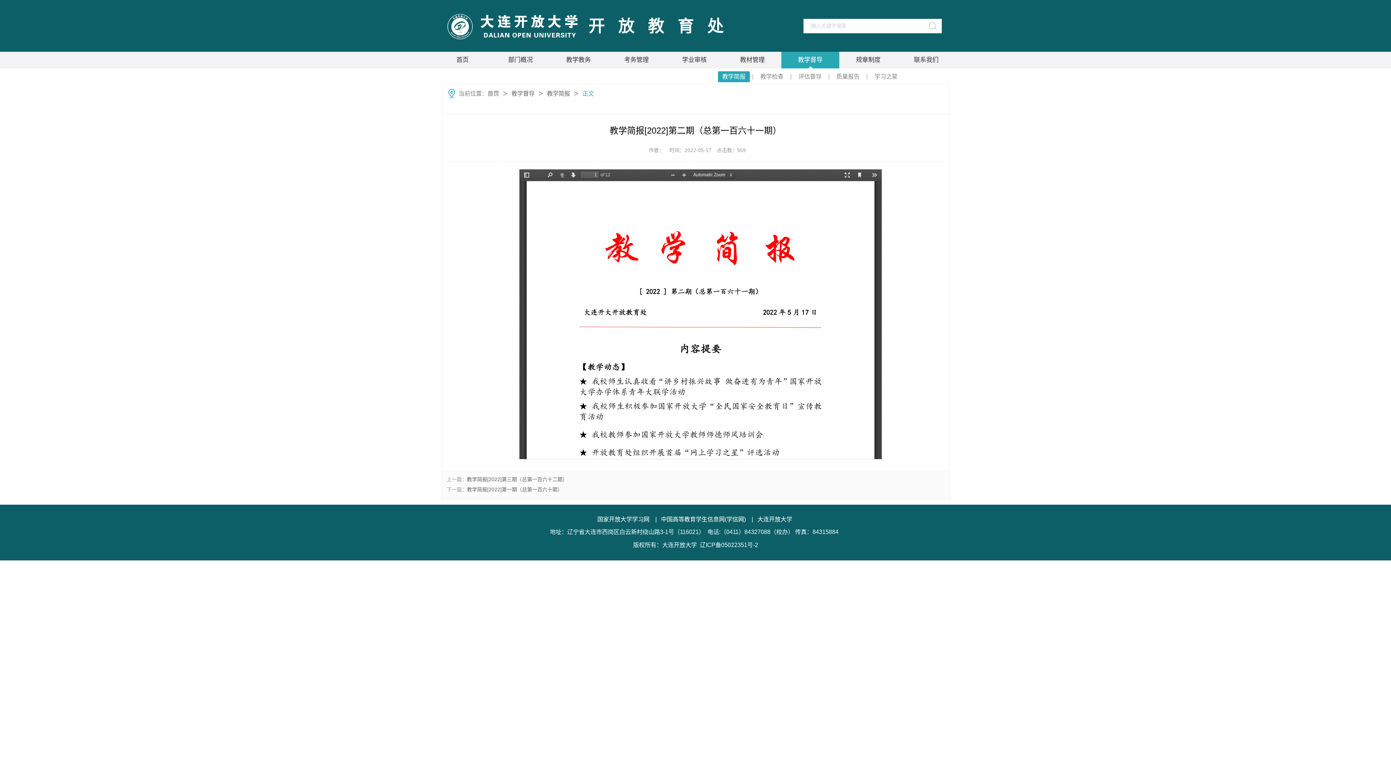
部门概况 (520, 59)
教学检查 (772, 76)
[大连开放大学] (511, 26)
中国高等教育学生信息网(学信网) (703, 519)
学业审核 (694, 59)
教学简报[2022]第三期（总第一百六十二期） (517, 479)
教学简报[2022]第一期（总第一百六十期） (515, 489)
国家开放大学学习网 (623, 519)
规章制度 (868, 59)
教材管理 (752, 59)
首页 (462, 59)
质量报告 (848, 76)
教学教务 (578, 59)
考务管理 (636, 59)
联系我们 (926, 59)
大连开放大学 (774, 519)
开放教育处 (663, 26)
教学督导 (810, 59)
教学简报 (733, 76)
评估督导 (810, 76)
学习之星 (886, 76)
